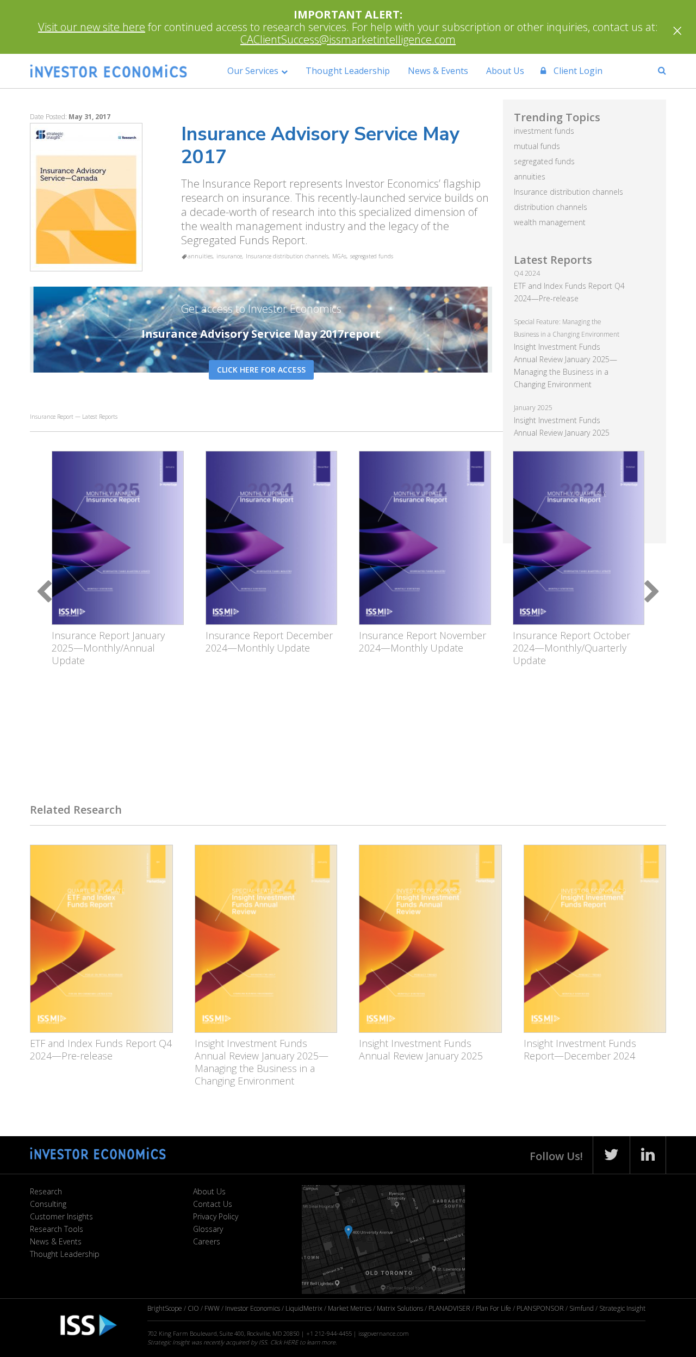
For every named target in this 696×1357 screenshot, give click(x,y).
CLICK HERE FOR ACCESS (261, 369)
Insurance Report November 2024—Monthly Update (422, 641)
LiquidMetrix (303, 1308)
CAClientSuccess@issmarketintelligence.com (348, 39)
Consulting (48, 1204)
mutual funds (537, 146)
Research (46, 1191)
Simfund (581, 1308)
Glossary (208, 1229)
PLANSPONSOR (540, 1308)
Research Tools (56, 1229)
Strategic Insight (622, 1308)
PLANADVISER (449, 1308)
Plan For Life (493, 1308)
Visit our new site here (91, 27)
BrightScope (164, 1308)
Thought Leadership (348, 71)
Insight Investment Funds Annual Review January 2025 (421, 1049)
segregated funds (371, 256)
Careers (206, 1241)
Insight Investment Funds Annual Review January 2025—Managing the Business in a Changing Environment (261, 1062)
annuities (200, 256)
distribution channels (550, 207)
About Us (505, 71)
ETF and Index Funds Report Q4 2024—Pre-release (101, 1049)
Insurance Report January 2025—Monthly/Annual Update (108, 648)
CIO (193, 1308)
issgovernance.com (383, 1333)
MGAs (339, 256)
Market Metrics (349, 1308)
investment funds (544, 131)
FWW (212, 1308)
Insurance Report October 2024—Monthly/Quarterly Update (571, 648)
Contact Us (212, 1204)
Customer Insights (61, 1216)
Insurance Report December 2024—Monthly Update (269, 641)
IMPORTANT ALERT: (348, 14)
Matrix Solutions (400, 1308)
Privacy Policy (215, 1216)
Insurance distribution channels (287, 256)
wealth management (550, 222)
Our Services (252, 71)
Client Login (576, 71)
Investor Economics (252, 1308)
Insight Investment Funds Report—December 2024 (580, 1049)
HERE (290, 1342)
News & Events (438, 71)
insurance (229, 256)
